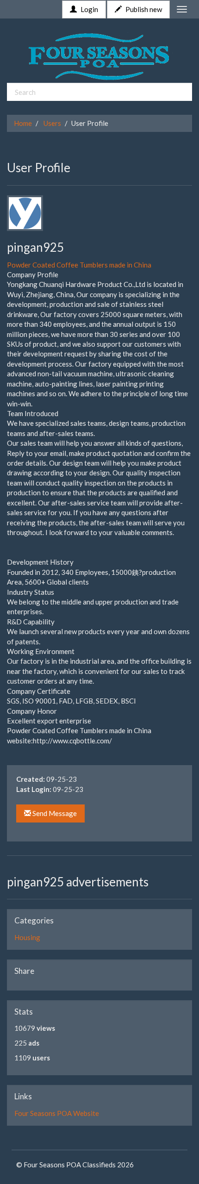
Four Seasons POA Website (56, 1113)
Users (52, 123)
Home (23, 123)
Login (88, 9)
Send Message (54, 813)
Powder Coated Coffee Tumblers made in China (79, 265)
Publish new (143, 9)
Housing (27, 937)
